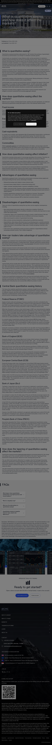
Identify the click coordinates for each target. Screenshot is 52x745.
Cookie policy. (33, 120)
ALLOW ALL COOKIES (31, 124)
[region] (26, 118)
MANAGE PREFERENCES (19, 124)
